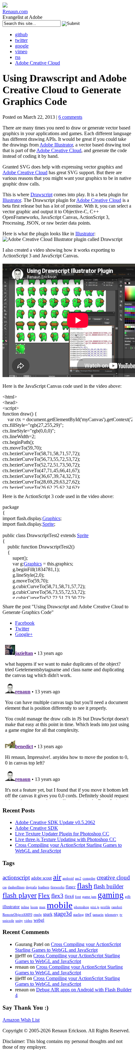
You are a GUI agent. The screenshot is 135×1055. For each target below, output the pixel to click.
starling (78, 914)
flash (84, 885)
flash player (20, 895)
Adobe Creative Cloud (37, 63)
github (21, 34)
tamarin (98, 914)
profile (105, 907)
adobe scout (41, 877)
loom (34, 907)
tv (121, 914)
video (28, 920)
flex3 (57, 895)
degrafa (31, 887)
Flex (44, 895)
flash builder (108, 886)
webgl (39, 920)
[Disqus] (67, 721)
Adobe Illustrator (56, 144)
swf (88, 914)
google (22, 46)
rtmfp (38, 914)
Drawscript (41, 194)
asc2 (78, 878)
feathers (43, 887)
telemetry (111, 914)
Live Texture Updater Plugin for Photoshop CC (62, 833)
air (57, 877)
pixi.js (94, 907)
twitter (21, 40)
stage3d (63, 913)
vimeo (21, 51)
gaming (111, 895)
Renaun (15, 11)
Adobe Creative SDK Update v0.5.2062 (55, 822)
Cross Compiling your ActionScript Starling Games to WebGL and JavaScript (68, 947)
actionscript (16, 877)
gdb (128, 896)
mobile (60, 905)
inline (25, 907)
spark (47, 914)
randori (116, 907)
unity (19, 920)
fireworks (57, 887)
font (78, 896)
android (68, 878)
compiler (89, 878)
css (5, 887)
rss (17, 57)
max (42, 907)
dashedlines (16, 887)
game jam (89, 896)
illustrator (11, 906)
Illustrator (12, 200)
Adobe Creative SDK (36, 828)
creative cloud (113, 877)
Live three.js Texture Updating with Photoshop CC (65, 839)
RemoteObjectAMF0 (17, 914)
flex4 (69, 896)
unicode (8, 920)
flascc (71, 886)
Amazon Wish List (21, 1020)
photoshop (81, 907)
